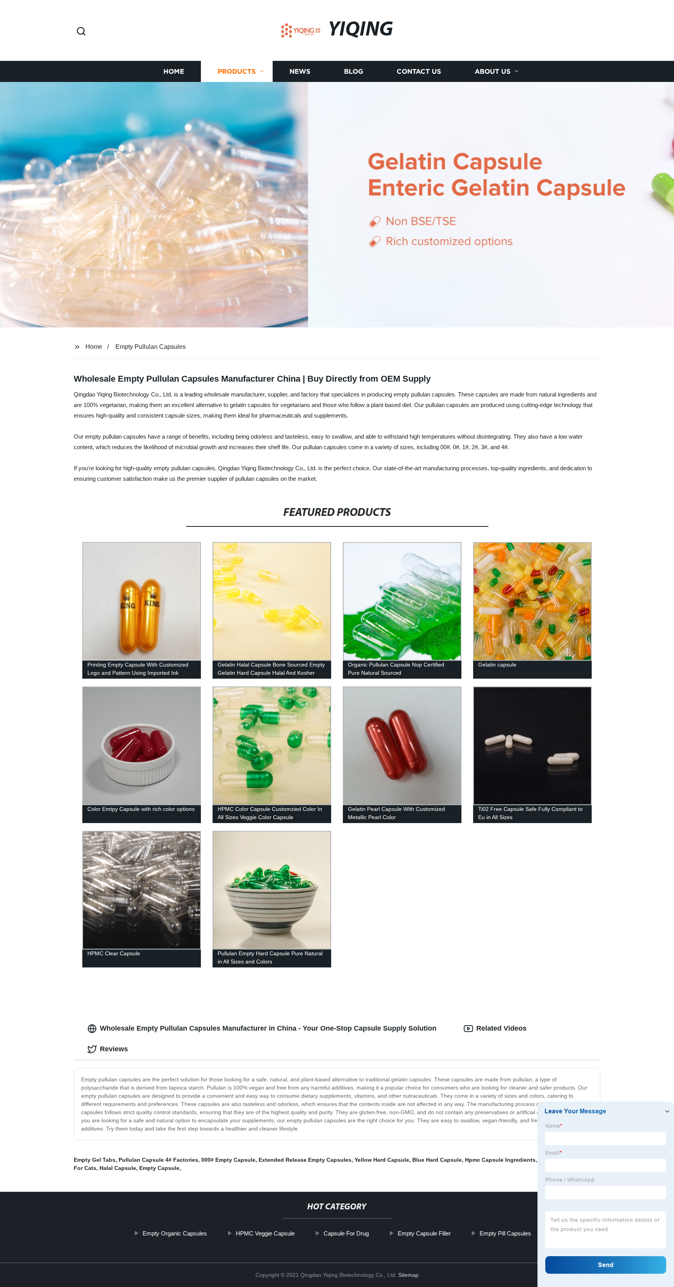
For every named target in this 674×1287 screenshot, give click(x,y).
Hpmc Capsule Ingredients (500, 1160)
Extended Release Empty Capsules (305, 1160)
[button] (81, 32)
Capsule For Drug (346, 1233)
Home (173, 71)
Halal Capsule (117, 1168)
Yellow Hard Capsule (382, 1160)
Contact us (419, 71)
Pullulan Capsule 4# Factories (158, 1160)
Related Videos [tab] (501, 1028)
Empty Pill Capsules (505, 1233)
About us (493, 71)
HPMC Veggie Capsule (265, 1233)
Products (237, 71)
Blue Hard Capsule (437, 1160)
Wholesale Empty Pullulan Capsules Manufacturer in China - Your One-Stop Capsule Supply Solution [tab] (268, 1028)
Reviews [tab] (114, 1049)
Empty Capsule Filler (424, 1233)
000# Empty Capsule (228, 1160)
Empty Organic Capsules (175, 1233)
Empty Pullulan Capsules (150, 346)
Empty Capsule (159, 1168)
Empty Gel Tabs (94, 1160)
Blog (353, 71)
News (299, 71)
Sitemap (408, 1275)
